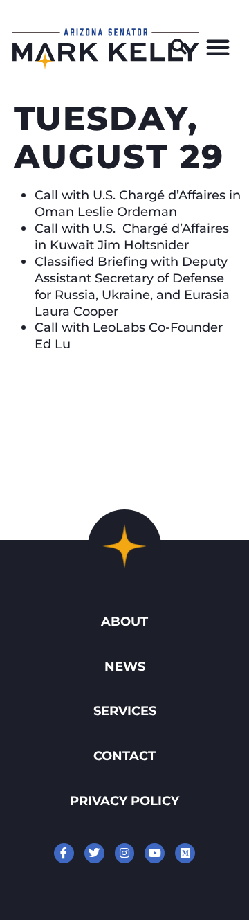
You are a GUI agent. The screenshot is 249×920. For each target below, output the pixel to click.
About (124, 621)
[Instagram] (125, 853)
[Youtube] (155, 853)
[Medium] (185, 853)
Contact (124, 755)
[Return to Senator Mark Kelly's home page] (105, 65)
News (124, 666)
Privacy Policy (124, 800)
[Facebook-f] (64, 853)
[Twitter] (94, 853)
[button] (179, 47)
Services (124, 710)
